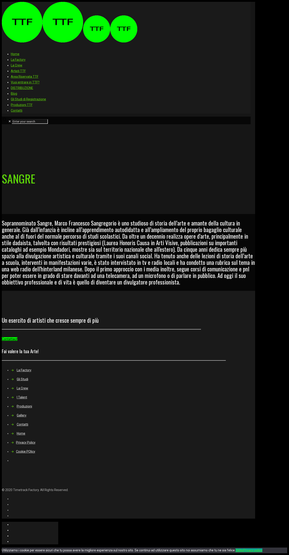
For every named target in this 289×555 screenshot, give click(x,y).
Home (15, 54)
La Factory (18, 59)
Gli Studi (22, 379)
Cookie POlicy (25, 451)
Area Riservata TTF (24, 76)
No (241, 550)
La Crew (16, 65)
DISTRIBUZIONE (22, 88)
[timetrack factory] (69, 41)
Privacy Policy (25, 442)
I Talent (22, 397)
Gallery (21, 415)
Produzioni (24, 406)
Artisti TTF (18, 71)
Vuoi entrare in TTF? (25, 82)
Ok (237, 550)
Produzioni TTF (22, 105)
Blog (14, 93)
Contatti (16, 110)
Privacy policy (252, 550)
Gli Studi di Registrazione (28, 99)
